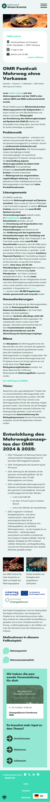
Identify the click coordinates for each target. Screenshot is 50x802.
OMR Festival (14, 36)
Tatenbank (16, 84)
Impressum (26, 790)
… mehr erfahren (34, 57)
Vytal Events (13, 218)
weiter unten (15, 93)
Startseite (6, 84)
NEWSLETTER (10, 778)
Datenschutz (26, 797)
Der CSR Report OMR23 (15, 381)
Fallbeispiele (27, 84)
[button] (4, 797)
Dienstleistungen (22, 738)
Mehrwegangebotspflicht (22, 660)
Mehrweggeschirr (18, 651)
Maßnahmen (20, 749)
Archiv (26, 784)
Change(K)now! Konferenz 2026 (23, 714)
